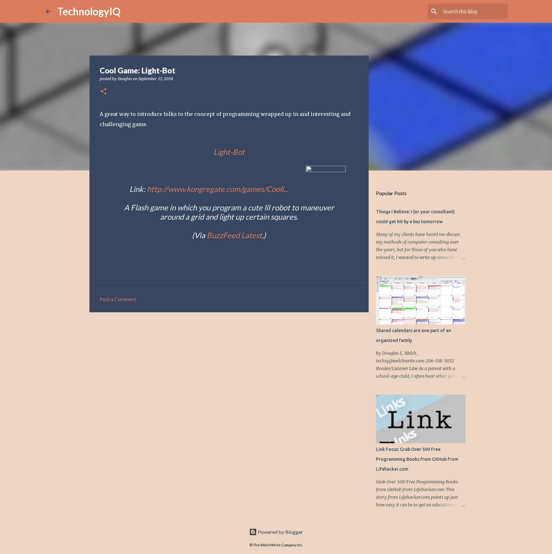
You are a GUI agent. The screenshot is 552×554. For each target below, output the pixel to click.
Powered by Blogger (280, 532)
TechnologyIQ (88, 11)
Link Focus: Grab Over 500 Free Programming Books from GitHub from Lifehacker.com (417, 459)
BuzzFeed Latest (234, 235)
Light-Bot (229, 151)
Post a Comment (118, 299)
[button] (103, 91)
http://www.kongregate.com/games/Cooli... (217, 189)
